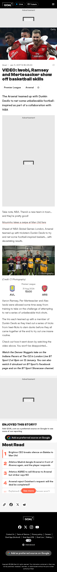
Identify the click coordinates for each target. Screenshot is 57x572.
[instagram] (31, 527)
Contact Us (10, 534)
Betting (49, 537)
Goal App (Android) (12, 537)
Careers (48, 534)
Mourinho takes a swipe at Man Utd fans (24, 222)
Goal (15, 564)
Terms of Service (23, 534)
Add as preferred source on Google (31, 437)
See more (28, 490)
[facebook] (20, 527)
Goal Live (40, 537)
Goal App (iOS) (28, 537)
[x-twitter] (25, 527)
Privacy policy (37, 534)
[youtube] (37, 527)
